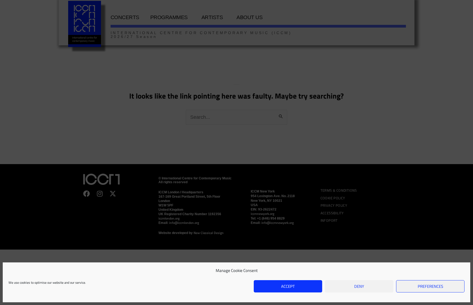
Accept (288, 286)
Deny (359, 286)
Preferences (430, 286)
